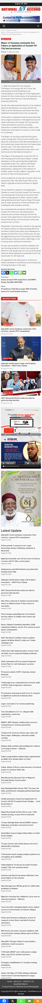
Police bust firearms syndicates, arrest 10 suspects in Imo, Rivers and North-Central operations (18, 920)
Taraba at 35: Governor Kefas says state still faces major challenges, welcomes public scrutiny (19, 735)
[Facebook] (3, 273)
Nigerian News (6, 39)
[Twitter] (16, 273)
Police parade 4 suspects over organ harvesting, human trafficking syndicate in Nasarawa (18, 548)
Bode (4, 52)
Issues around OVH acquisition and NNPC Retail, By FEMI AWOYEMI (18, 279)
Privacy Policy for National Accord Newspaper (20, 986)
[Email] (24, 273)
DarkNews (32, 991)
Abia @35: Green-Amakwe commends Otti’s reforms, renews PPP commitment (21, 314)
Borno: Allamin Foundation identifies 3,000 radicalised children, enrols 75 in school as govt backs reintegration (20, 627)
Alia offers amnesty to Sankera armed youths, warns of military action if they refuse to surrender (20, 603)
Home (9, 981)
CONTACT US (28, 981)
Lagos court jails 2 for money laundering (17, 704)
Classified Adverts (20, 984)
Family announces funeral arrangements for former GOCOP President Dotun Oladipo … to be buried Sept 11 (20, 801)
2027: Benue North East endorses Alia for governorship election (21, 383)
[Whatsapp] (11, 273)
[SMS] (20, 273)
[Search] (38, 26)
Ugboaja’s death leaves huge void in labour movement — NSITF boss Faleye (21, 348)
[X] (7, 273)
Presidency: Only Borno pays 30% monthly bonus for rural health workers (19, 289)
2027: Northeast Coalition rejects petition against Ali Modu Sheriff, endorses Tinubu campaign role (18, 640)
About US (17, 981)
